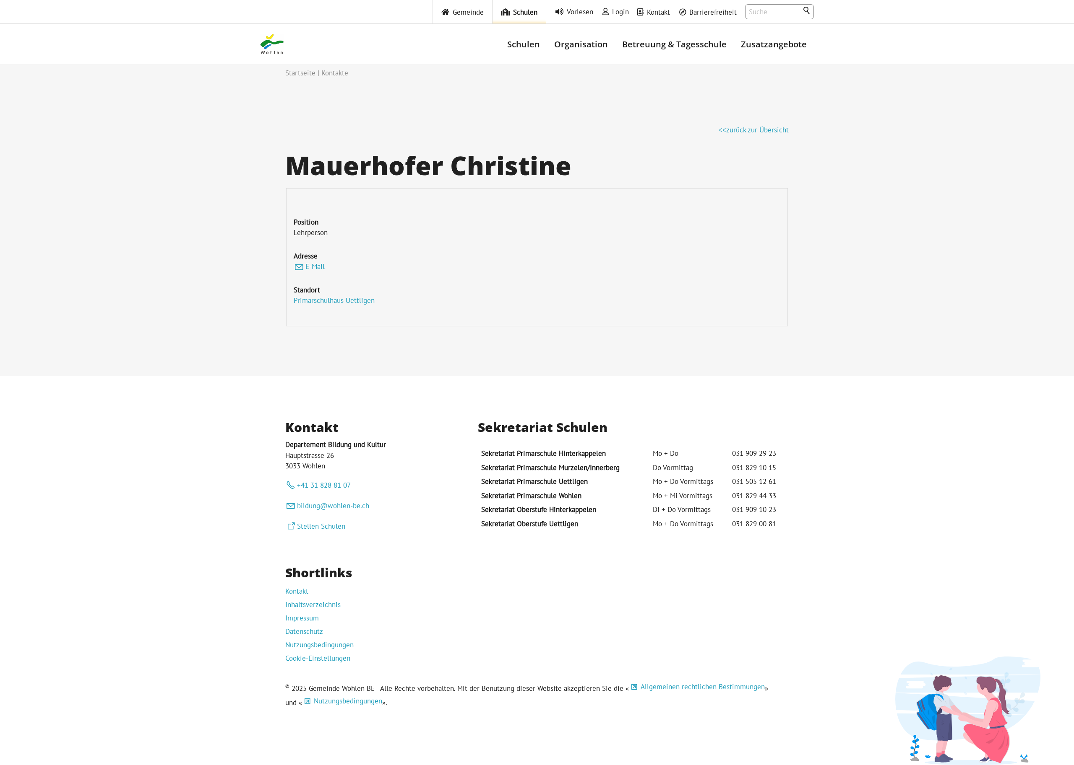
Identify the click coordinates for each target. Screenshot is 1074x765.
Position (306, 222)
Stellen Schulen (321, 526)
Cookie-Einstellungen (317, 658)
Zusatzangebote (774, 44)
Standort (307, 290)
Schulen (525, 12)
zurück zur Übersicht (757, 129)
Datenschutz (304, 631)
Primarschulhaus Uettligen (334, 300)
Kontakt (658, 12)
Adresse (306, 256)
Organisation (581, 44)
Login (620, 11)
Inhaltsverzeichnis (313, 604)
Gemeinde (468, 12)
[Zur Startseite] (272, 44)
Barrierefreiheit (713, 12)
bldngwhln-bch (333, 505)
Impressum (302, 618)
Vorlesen (580, 11)
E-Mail (315, 266)
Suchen (807, 11)
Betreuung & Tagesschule (674, 44)
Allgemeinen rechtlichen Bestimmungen (703, 686)
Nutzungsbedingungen (319, 644)
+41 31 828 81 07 (324, 485)
